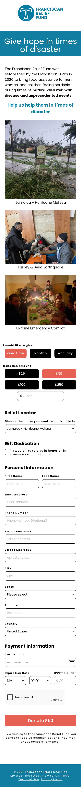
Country (11, 624)
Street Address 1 (18, 531)
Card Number (15, 654)
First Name (13, 476)
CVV (65, 673)
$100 (22, 384)
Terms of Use (28, 779)
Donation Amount (17, 366)
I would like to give (18, 345)
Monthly (41, 353)
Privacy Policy (52, 779)
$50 (59, 373)
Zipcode (11, 605)
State (9, 587)
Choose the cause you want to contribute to (40, 421)
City (8, 568)
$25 (22, 373)
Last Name (50, 476)
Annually (65, 353)
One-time (15, 353)
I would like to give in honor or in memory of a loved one (39, 452)
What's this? (67, 672)
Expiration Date (17, 673)
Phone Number (16, 513)
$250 (59, 384)
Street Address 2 (18, 550)
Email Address (16, 494)
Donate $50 (40, 720)
